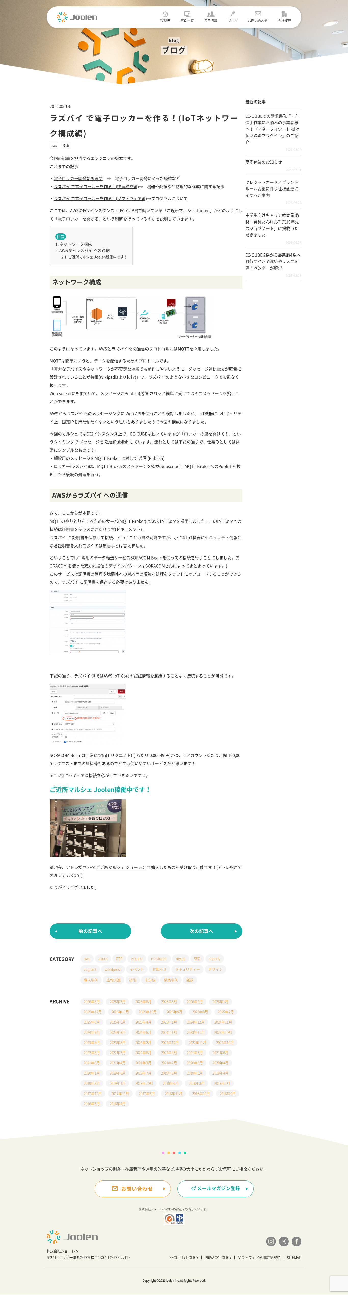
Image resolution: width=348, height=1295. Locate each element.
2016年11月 (173, 1093)
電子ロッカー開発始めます (78, 178)
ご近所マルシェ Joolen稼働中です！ (97, 257)
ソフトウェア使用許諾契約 (259, 1257)
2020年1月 (92, 1073)
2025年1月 (169, 1022)
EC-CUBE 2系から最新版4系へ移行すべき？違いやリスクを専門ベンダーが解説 (273, 261)
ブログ (233, 20)
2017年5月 (147, 1093)
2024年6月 (143, 1032)
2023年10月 (223, 1032)
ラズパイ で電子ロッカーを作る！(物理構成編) (96, 187)
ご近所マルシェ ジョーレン (121, 867)
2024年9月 (92, 1032)
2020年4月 (220, 1063)
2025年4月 (143, 1022)
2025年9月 (174, 1012)
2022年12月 (170, 1042)
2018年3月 (197, 1083)
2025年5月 (118, 1022)
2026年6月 (143, 1002)
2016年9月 (228, 1093)
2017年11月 (120, 1093)
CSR (119, 958)
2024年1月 (169, 1032)
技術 (65, 145)
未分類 (150, 980)
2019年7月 (143, 1073)
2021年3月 (143, 1063)
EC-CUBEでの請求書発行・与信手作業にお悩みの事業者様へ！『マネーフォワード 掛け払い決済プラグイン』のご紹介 (272, 129)
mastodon (159, 958)
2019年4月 (220, 1073)
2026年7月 (118, 1002)
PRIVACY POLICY (218, 1257)
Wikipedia (109, 377)
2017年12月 (93, 1093)
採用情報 (210, 20)
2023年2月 (143, 1042)
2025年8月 (200, 1012)
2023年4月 (92, 1042)
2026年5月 (169, 1002)
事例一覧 (187, 20)
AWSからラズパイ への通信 (84, 250)
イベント (137, 969)
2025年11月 (120, 1012)
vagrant (90, 969)
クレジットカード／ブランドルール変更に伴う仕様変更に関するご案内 (271, 188)
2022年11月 (197, 1042)
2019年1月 (118, 1083)
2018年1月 (222, 1083)
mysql (180, 958)
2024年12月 (196, 1022)
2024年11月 (223, 1022)
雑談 (190, 980)
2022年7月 (118, 1053)
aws (54, 145)
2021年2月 (169, 1063)
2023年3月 (118, 1042)
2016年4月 (118, 1104)
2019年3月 (92, 1083)
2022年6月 (143, 1053)
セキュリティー (187, 969)
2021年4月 (118, 1063)
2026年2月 (195, 1002)
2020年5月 (195, 1063)
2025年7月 (226, 1012)
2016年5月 (92, 1104)
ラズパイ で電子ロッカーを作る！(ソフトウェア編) (100, 199)
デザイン (215, 969)
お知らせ (159, 969)
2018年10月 (144, 1083)
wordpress (113, 969)
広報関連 (113, 980)
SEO (197, 958)
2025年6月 (92, 1022)
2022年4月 (169, 1053)
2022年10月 (225, 1042)
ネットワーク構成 (75, 244)
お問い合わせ (258, 20)
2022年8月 (92, 1053)
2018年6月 (171, 1083)
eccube (137, 958)
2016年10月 (201, 1093)
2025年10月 (148, 1012)
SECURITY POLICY (183, 1257)
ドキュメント (128, 529)
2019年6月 (169, 1073)
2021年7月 (195, 1053)
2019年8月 (118, 1073)
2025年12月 (93, 1012)
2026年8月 (92, 1002)
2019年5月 (195, 1073)
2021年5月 (92, 1063)
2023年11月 (196, 1032)
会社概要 (284, 20)
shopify (214, 958)
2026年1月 (220, 1002)
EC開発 (165, 20)
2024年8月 (118, 1032)
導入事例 (91, 980)
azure (103, 958)
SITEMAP (294, 1257)
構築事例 (171, 980)
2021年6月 (220, 1053)
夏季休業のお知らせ (263, 162)
